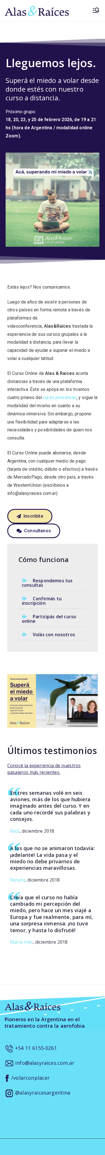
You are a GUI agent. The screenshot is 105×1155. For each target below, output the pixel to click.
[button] (52, 583)
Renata (17, 880)
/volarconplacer (30, 1077)
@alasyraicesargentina (42, 1092)
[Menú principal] (96, 10)
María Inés (21, 942)
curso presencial (59, 397)
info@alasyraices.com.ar (44, 1062)
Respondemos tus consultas (47, 583)
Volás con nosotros (54, 634)
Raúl (15, 831)
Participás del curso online (49, 618)
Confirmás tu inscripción (42, 600)
